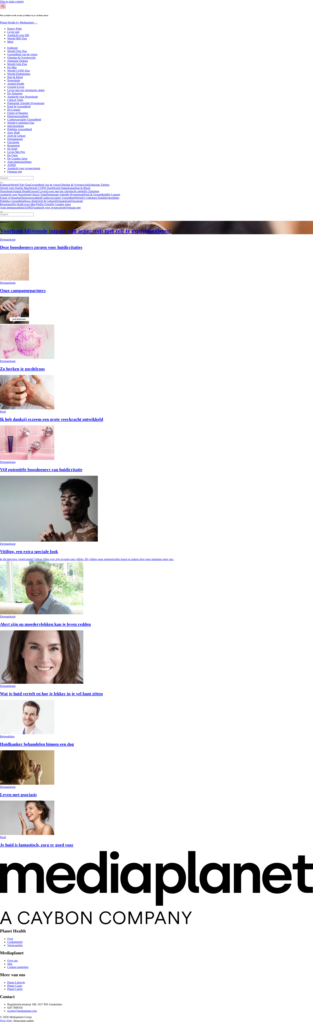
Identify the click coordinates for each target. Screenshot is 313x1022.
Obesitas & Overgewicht (21, 57)
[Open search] (1, 182)
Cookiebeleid (14, 941)
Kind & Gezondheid (19, 106)
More (10, 41)
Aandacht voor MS (18, 35)
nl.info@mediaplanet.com (22, 1010)
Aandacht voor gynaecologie (23, 168)
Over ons (12, 960)
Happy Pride (14, 28)
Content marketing (17, 967)
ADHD (11, 165)
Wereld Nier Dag (17, 51)
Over (10, 938)
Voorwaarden (15, 945)
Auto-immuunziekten (19, 161)
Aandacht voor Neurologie (22, 96)
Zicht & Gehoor (16, 135)
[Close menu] (1, 211)
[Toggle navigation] (36, 23)
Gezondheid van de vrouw (22, 54)
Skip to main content (12, 1)
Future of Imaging (17, 113)
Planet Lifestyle (16, 982)
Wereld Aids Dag (17, 64)
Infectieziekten (15, 126)
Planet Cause (14, 985)
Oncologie (13, 142)
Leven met (13, 31)
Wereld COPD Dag (18, 70)
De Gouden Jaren (17, 158)
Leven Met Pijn (16, 152)
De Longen (13, 109)
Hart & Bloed (15, 77)
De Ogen (12, 155)
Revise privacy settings (24, 1020)
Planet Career (15, 989)
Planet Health (17, 22)
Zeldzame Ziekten (17, 60)
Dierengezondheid (17, 116)
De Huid (12, 148)
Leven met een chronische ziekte (26, 90)
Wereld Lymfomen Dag (20, 122)
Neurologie (13, 80)
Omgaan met (14, 171)
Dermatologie (15, 139)
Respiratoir (13, 145)
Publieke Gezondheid (19, 129)
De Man (12, 67)
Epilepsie (12, 47)
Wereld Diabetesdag (18, 73)
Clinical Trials (15, 99)
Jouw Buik (13, 132)
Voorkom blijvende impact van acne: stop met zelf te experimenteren (85, 231)
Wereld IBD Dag (17, 38)
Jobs (9, 963)
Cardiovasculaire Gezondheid (24, 119)
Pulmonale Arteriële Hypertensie (25, 103)
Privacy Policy (6, 1020)
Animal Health (15, 83)
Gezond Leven (15, 86)
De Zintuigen (14, 93)
